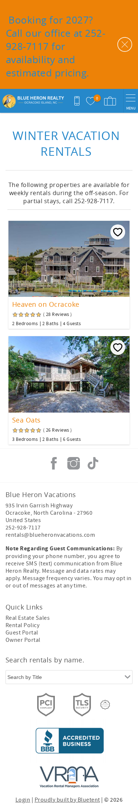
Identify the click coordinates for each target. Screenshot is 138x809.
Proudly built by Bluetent (67, 799)
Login (22, 799)
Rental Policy (22, 625)
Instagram (73, 463)
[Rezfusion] (105, 704)
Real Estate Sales (28, 618)
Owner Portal (23, 640)
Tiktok (93, 463)
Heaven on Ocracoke (45, 304)
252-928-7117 (23, 527)
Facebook (53, 463)
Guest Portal (22, 632)
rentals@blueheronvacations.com (50, 535)
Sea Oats (26, 420)
